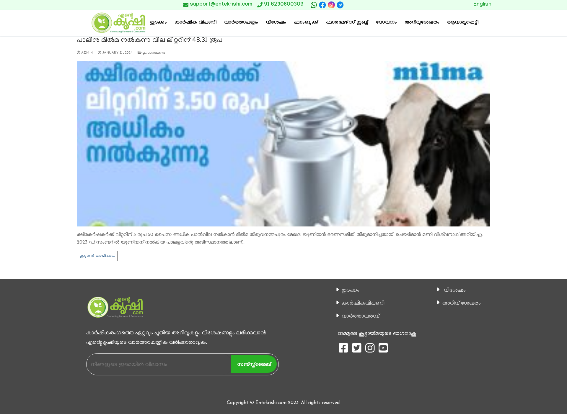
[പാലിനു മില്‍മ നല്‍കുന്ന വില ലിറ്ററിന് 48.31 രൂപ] (283, 143)
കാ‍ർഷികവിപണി (363, 303)
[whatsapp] (313, 5)
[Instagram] (331, 4)
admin (86, 53)
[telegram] (340, 5)
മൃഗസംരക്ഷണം (153, 53)
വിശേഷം (455, 290)
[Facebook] (322, 5)
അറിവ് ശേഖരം (461, 303)
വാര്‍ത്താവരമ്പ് (360, 316)
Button (374, 4)
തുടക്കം (350, 290)
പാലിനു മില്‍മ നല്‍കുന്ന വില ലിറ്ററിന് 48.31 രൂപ (149, 41)
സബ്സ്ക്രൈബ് (254, 364)
